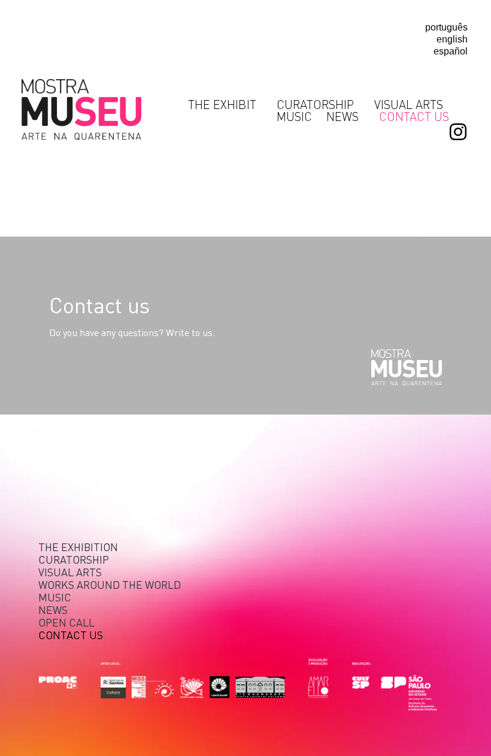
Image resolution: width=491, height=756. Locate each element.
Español (451, 51)
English (452, 39)
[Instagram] (458, 131)
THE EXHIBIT (222, 104)
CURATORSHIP (315, 104)
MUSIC (294, 116)
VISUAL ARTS (408, 104)
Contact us (414, 116)
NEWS (342, 116)
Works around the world (109, 584)
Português (446, 27)
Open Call (66, 622)
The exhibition (78, 546)
